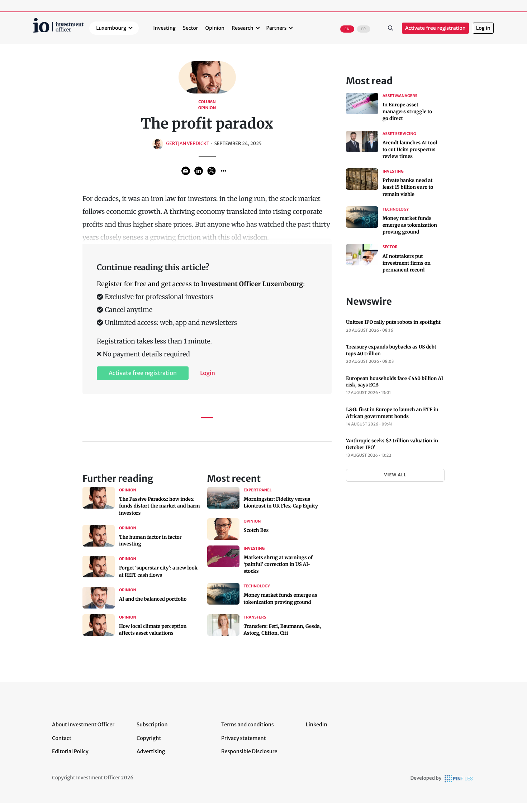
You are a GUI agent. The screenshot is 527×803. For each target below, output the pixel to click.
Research (242, 28)
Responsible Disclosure (249, 751)
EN (347, 29)
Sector (190, 28)
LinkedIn (316, 724)
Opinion (215, 28)
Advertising (151, 751)
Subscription (152, 724)
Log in (483, 28)
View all (395, 475)
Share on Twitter (211, 171)
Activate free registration (435, 28)
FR (363, 29)
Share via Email (185, 171)
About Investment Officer (83, 724)
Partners (276, 28)
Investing (164, 28)
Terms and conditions (247, 724)
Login (207, 373)
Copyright (149, 738)
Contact (61, 738)
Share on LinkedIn (198, 171)
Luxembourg (111, 28)
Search (390, 28)
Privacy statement (243, 738)
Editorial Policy (70, 751)
